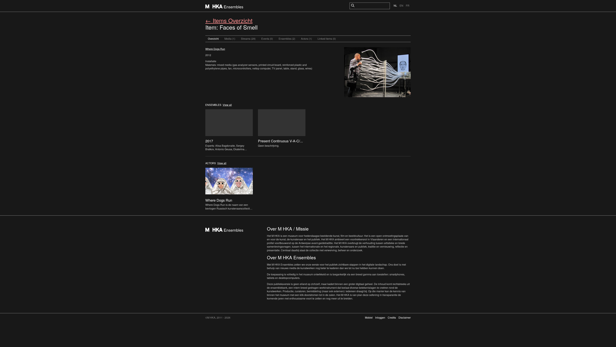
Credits (392, 317)
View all (227, 105)
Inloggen (380, 317)
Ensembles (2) (287, 38)
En (401, 5)
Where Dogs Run (215, 49)
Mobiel (369, 317)
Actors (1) (306, 38)
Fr (407, 5)
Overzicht (213, 38)
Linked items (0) (327, 38)
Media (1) (229, 38)
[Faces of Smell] (377, 72)
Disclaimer (404, 317)
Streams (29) (248, 38)
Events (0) (267, 38)
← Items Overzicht (228, 20)
